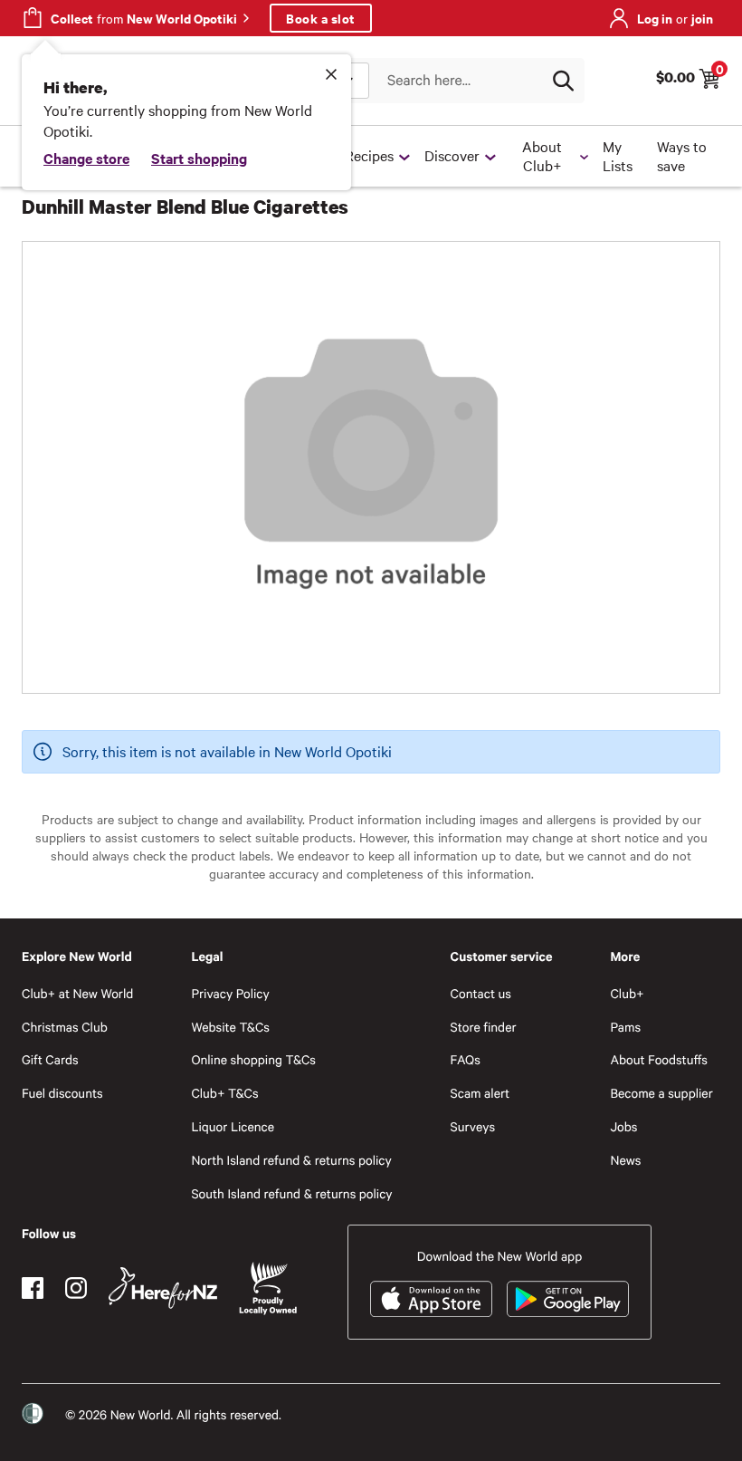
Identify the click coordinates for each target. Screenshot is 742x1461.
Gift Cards (50, 1059)
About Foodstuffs (659, 1059)
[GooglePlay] (568, 1299)
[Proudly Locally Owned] (268, 1288)
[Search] (563, 80)
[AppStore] (431, 1299)
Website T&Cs (230, 1026)
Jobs (623, 1126)
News (625, 1159)
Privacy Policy (230, 993)
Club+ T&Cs (224, 1092)
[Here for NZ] (163, 1288)
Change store (86, 158)
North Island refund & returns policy (291, 1159)
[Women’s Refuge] (32, 1414)
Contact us (481, 993)
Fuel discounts (62, 1092)
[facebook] (32, 1288)
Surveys (473, 1126)
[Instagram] (76, 1288)
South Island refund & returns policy (291, 1193)
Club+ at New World (77, 993)
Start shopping (199, 158)
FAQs (465, 1059)
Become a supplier (661, 1092)
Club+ (626, 993)
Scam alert (480, 1092)
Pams (625, 1026)
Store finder (484, 1026)
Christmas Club (65, 1026)
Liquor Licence (232, 1126)
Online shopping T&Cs (253, 1059)
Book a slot (321, 17)
